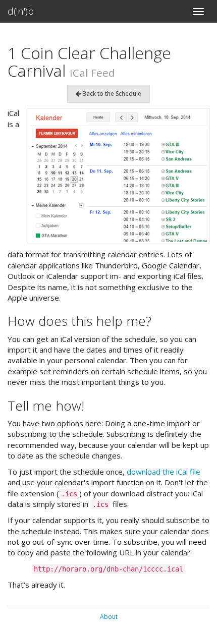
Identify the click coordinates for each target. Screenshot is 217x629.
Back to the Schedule (111, 93)
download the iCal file (163, 472)
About (109, 616)
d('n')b (21, 11)
